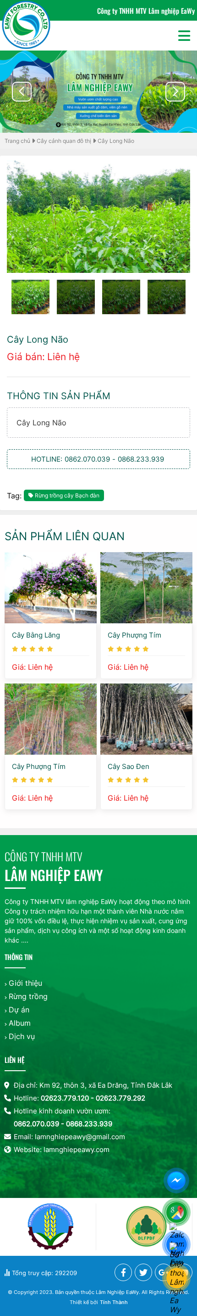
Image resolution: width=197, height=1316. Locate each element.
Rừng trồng (28, 996)
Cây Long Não (116, 140)
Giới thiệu (25, 983)
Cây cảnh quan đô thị (64, 140)
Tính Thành (114, 1302)
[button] (175, 92)
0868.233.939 (141, 459)
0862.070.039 (87, 459)
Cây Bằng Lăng (36, 635)
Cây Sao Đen (128, 766)
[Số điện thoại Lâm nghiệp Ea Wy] (177, 1279)
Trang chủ (17, 140)
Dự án (19, 1009)
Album (20, 1023)
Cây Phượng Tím (134, 635)
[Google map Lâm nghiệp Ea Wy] (177, 1213)
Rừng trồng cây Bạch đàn (67, 495)
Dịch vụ (22, 1036)
